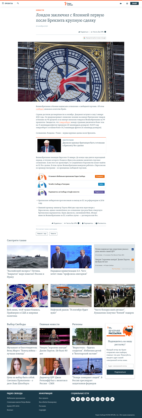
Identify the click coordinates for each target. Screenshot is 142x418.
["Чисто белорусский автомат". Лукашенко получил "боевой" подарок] (114, 295)
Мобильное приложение (16, 398)
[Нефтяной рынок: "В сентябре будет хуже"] (71, 295)
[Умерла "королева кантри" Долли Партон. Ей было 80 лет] (55, 336)
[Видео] (121, 3)
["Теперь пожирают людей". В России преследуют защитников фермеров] (87, 366)
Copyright (42, 410)
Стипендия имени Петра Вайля (18, 402)
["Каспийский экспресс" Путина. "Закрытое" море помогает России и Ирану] (27, 256)
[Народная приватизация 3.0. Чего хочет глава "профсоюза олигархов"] (71, 256)
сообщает (40, 109)
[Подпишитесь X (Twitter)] (83, 399)
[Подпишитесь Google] (73, 399)
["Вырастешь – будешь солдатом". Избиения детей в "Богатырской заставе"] (87, 336)
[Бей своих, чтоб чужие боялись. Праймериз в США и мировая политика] (27, 295)
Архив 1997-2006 (13, 406)
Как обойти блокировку (48, 402)
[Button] (83, 32)
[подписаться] (112, 399)
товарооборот (64, 122)
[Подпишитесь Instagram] (98, 399)
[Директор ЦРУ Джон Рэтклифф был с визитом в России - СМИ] (55, 366)
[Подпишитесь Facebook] (78, 399)
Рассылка (42, 406)
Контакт (10, 410)
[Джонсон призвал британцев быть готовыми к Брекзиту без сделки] (49, 145)
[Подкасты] (107, 399)
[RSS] (102, 399)
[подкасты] (127, 3)
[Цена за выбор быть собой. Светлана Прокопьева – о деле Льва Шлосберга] (22, 366)
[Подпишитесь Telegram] (93, 399)
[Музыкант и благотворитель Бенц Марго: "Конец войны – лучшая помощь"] (22, 336)
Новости (40, 10)
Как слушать (43, 398)
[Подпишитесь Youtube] (88, 399)
